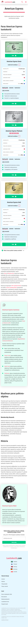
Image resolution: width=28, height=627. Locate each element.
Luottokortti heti (5, 601)
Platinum (6, 373)
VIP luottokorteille (16, 285)
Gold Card (7, 366)
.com (14, 558)
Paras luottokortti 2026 (6, 594)
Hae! (13, 55)
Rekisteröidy (14, 542)
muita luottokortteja (11, 287)
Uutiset (3, 579)
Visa (5, 273)
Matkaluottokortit (5, 599)
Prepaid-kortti (4, 604)
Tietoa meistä (4, 586)
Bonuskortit (4, 596)
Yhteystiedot (4, 584)
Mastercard (11, 273)
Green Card (7, 355)
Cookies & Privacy (4, 619)
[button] (14, 250)
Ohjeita (3, 581)
